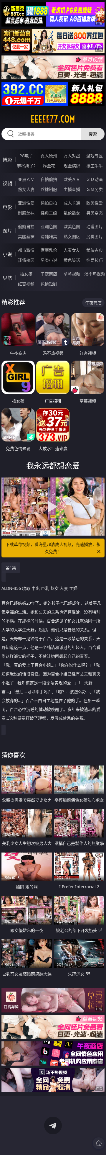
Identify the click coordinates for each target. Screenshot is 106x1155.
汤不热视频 (94, 274)
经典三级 (49, 213)
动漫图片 (94, 226)
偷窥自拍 (26, 226)
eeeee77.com (53, 119)
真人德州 (49, 155)
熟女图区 (72, 236)
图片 (7, 231)
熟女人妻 (26, 189)
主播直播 (72, 189)
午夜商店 (49, 274)
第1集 (11, 567)
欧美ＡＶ (72, 179)
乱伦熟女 (72, 213)
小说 (7, 254)
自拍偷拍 (49, 179)
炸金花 (49, 165)
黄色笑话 (72, 260)
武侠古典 (94, 250)
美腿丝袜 (26, 236)
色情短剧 (49, 284)
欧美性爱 (94, 203)
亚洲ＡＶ (26, 179)
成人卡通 (72, 203)
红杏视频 (26, 284)
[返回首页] (99, 1143)
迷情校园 (26, 260)
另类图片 (94, 236)
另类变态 (94, 213)
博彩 (7, 160)
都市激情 (26, 250)
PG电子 (26, 155)
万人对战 (72, 155)
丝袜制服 (49, 189)
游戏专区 (94, 155)
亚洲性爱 (26, 203)
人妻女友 (72, 250)
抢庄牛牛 (94, 165)
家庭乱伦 (49, 250)
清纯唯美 (49, 236)
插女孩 (26, 274)
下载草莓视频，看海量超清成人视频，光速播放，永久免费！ (53, 547)
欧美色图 (72, 226)
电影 (7, 207)
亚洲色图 (49, 226)
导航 (7, 278)
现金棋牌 (72, 165)
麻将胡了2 (26, 165)
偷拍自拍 (49, 203)
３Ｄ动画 (94, 179)
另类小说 (49, 260)
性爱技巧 (94, 260)
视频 (7, 183)
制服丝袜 (26, 213)
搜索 (93, 134)
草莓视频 (72, 274)
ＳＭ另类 (94, 189)
